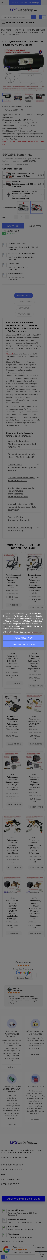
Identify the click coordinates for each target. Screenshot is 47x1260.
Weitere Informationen (11, 632)
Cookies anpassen (26, 632)
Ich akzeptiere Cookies (23, 644)
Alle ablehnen (23, 637)
